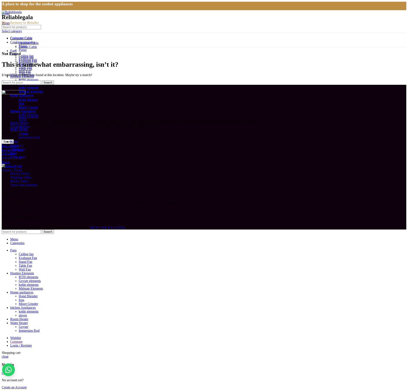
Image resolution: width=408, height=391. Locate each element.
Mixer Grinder (28, 108)
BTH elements (28, 80)
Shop (13, 153)
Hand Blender (28, 100)
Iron (21, 300)
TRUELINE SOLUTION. (108, 227)
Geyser (23, 133)
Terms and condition (24, 185)
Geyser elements (30, 281)
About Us (16, 145)
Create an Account (14, 387)
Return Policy (19, 181)
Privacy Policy (20, 173)
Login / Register (21, 345)
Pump (23, 50)
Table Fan (25, 265)
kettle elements (28, 115)
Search (48, 82)
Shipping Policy (21, 177)
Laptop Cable (28, 47)
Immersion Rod (29, 137)
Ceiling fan (26, 56)
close (5, 356)
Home (14, 141)
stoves (23, 315)
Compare (16, 341)
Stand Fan (25, 262)
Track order (18, 157)
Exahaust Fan (28, 59)
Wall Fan (25, 71)
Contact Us (17, 149)
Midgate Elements (31, 91)
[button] (8, 369)
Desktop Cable (29, 43)
